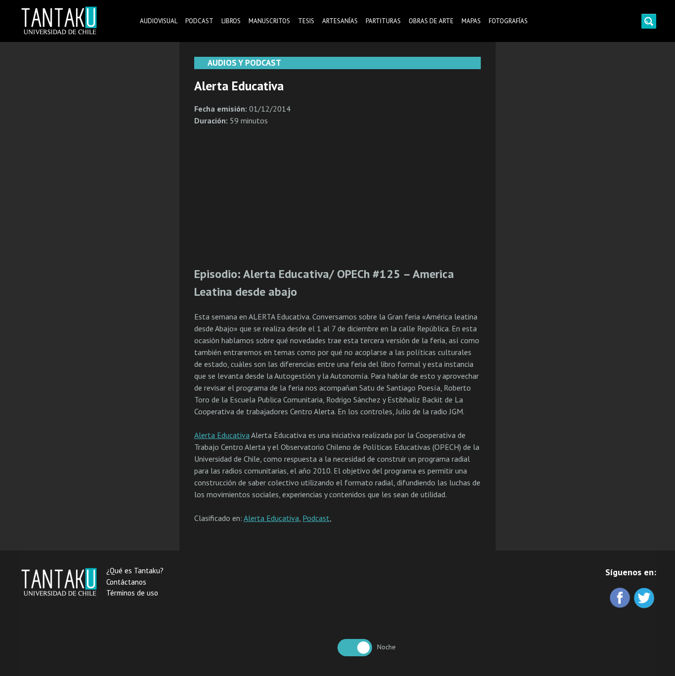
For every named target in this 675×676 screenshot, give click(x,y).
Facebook (621, 599)
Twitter (645, 599)
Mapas (471, 21)
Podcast (199, 21)
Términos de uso (132, 592)
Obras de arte (431, 21)
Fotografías (508, 21)
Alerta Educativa (222, 435)
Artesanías (340, 21)
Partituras (383, 21)
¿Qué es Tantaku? (135, 570)
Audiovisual (158, 21)
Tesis (306, 21)
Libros (231, 21)
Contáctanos (126, 582)
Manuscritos (269, 21)
